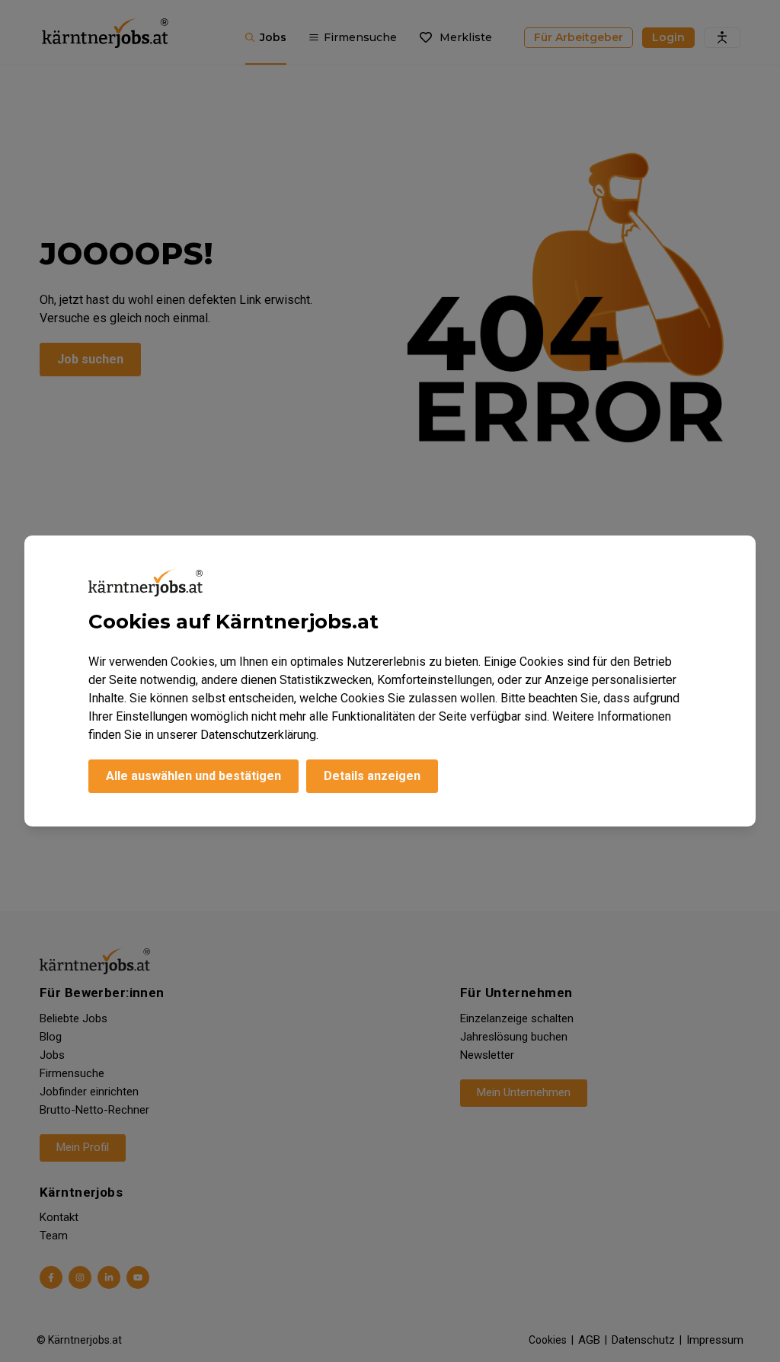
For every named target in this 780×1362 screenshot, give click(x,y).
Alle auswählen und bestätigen (193, 776)
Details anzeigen (372, 776)
